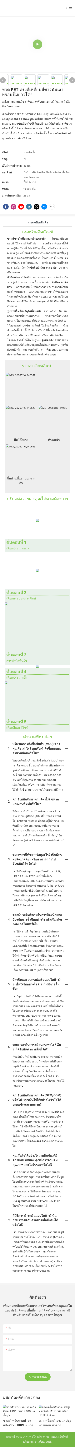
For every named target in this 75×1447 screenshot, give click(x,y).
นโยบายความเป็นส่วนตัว (37, 1442)
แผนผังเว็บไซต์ (59, 1437)
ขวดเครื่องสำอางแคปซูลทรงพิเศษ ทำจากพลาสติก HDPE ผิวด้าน (55, 1423)
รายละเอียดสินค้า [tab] (37, 222)
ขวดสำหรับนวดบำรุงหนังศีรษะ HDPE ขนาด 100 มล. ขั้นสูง (18, 1423)
